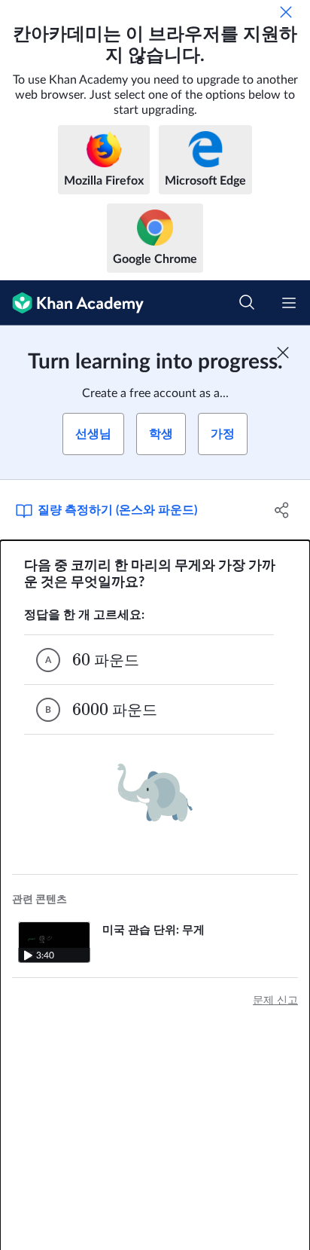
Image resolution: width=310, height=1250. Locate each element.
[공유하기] (282, 510)
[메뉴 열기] (289, 303)
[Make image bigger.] (155, 792)
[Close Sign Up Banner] (283, 353)
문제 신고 (275, 1000)
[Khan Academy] (72, 303)
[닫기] (286, 12)
